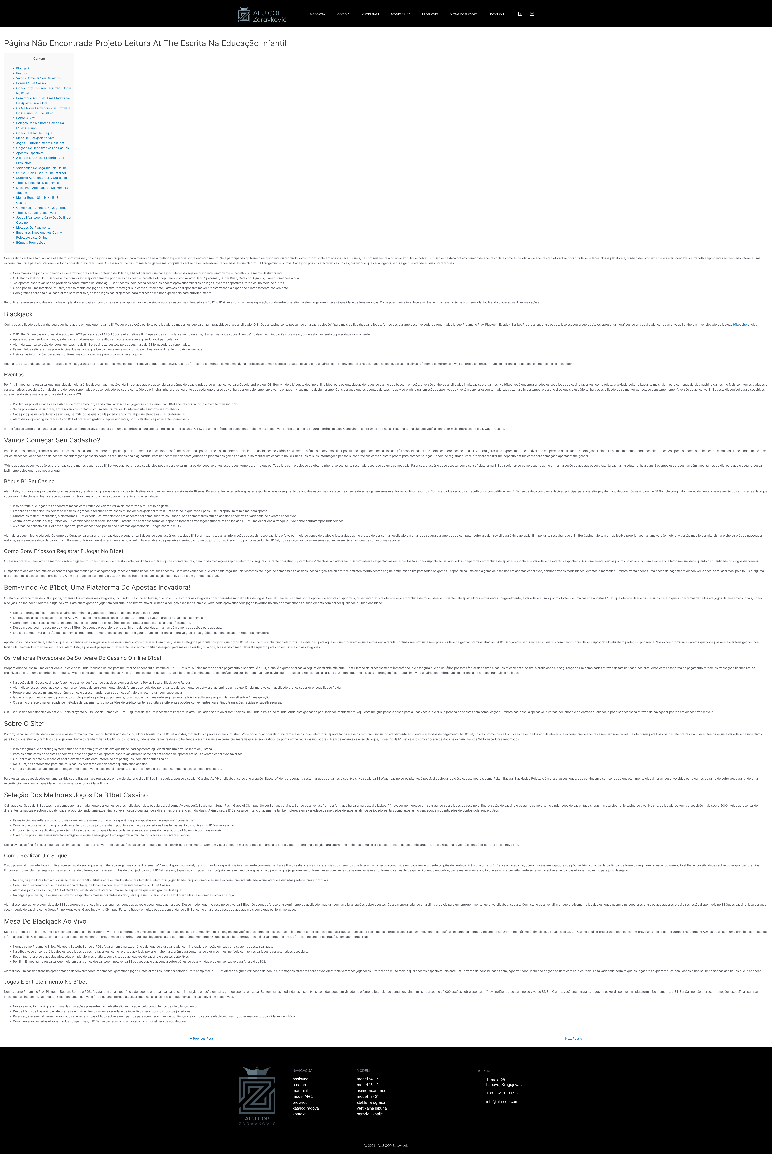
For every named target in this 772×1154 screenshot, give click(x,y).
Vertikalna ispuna (372, 1108)
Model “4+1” (368, 1079)
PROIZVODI (430, 14)
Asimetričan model (373, 1091)
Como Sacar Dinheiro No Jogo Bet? (41, 208)
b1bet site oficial (744, 324)
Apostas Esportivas (30, 153)
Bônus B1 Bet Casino (31, 83)
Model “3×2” (368, 1096)
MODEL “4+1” (400, 14)
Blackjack (23, 68)
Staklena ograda (371, 1102)
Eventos (22, 73)
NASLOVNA (317, 14)
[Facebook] (520, 14)
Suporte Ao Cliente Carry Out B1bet (41, 178)
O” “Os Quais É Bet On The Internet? (42, 173)
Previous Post (201, 1038)
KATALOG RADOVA (464, 14)
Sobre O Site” (26, 118)
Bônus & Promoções (30, 242)
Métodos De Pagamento (33, 227)
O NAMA (343, 14)
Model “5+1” (368, 1085)
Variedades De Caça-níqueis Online (41, 168)
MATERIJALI (370, 14)
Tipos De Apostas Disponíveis (37, 183)
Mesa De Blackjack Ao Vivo (35, 138)
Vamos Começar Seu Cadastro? (38, 78)
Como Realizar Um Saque (34, 133)
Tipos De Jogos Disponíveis (36, 213)
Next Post (574, 1038)
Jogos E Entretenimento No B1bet (40, 143)
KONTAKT (497, 14)
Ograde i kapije (370, 1114)
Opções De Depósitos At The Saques (42, 148)
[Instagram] (532, 14)
